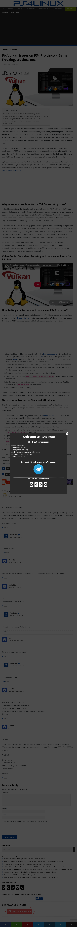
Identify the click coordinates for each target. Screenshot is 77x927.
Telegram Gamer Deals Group (23, 454)
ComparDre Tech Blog (20, 450)
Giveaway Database (19, 447)
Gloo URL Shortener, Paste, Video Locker (26, 452)
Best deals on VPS (19, 457)
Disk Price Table (18, 445)
